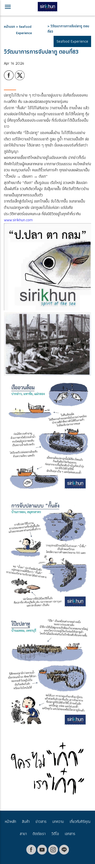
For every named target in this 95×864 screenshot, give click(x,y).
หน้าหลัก (10, 821)
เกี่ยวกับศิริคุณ (80, 821)
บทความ (58, 821)
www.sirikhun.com (18, 220)
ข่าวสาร (41, 821)
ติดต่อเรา (39, 834)
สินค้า (26, 821)
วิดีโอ (55, 834)
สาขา (23, 834)
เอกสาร (70, 834)
